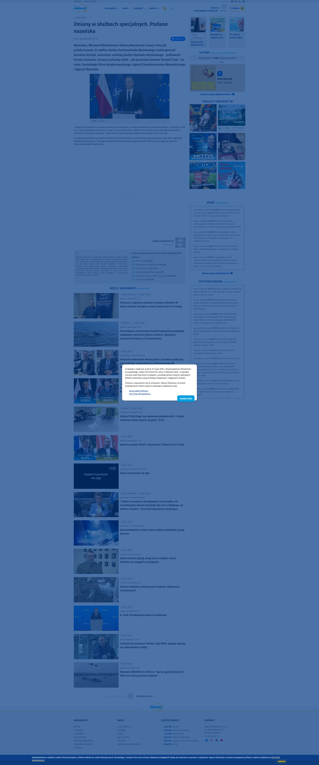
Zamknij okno (186, 398)
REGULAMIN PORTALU (138, 391)
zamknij (281, 761)
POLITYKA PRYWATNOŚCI (140, 394)
